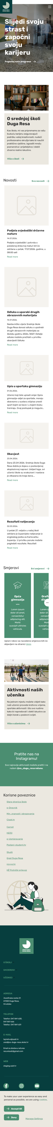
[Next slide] (48, 603)
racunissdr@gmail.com (13, 1051)
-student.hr (20, 845)
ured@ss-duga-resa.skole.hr (15, 1042)
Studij (10, 852)
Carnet (10, 827)
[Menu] (49, 7)
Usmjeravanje (16, 839)
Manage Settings (34, 1119)
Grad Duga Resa (15, 858)
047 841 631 (16, 1024)
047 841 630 (16, 1019)
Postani (10, 845)
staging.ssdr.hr (9, 1066)
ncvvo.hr (11, 864)
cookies (43, 1099)
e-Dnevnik (12, 807)
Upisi (28, 644)
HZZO (9, 833)
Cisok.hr (11, 819)
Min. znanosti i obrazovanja (20, 813)
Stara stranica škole (17, 801)
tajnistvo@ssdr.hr (11, 1039)
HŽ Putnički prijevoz (17, 870)
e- (8, 839)
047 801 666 (8, 1022)
